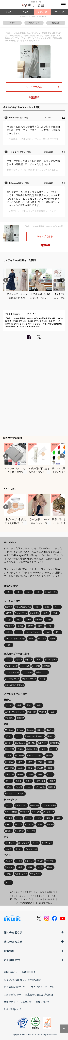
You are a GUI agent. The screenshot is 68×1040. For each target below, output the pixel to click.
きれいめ (50, 824)
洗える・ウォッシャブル (15, 712)
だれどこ (29, 892)
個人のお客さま (13, 932)
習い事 (30, 626)
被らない (8, 743)
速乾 (39, 705)
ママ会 (48, 620)
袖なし (20, 768)
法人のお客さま (13, 942)
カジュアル (29, 824)
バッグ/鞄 (36, 666)
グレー (35, 843)
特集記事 (55, 23)
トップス (8, 660)
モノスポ (51, 896)
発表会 (20, 626)
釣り (31, 639)
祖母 (20, 867)
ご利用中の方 (12, 960)
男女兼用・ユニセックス (15, 794)
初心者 (40, 861)
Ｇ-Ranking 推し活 (43, 903)
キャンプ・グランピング (15, 639)
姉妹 (30, 867)
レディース (42, 12)
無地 (58, 818)
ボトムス (28, 660)
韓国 (50, 768)
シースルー (34, 805)
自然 (40, 824)
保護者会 (38, 620)
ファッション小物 (12, 672)
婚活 (18, 620)
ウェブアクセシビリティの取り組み (22, 979)
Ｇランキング (16, 892)
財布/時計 (46, 666)
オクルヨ (40, 892)
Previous (5, 280)
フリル (28, 818)
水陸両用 (42, 712)
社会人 (50, 867)
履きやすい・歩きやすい (35, 736)
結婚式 (52, 639)
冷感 (19, 705)
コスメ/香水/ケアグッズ (14, 685)
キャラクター (35, 874)
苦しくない (9, 730)
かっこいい (19, 831)
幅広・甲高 (9, 768)
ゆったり (53, 749)
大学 (9, 620)
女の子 (40, 867)
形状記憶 (20, 718)
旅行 (45, 613)
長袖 (50, 762)
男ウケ (28, 781)
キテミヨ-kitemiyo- (13, 314)
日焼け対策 (9, 749)
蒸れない (30, 730)
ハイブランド (40, 781)
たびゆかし (50, 899)
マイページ (59, 12)
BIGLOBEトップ (12, 1009)
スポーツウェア (41, 672)
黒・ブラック (23, 843)
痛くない (32, 743)
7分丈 (30, 768)
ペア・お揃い (40, 787)
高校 (55, 613)
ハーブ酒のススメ (24, 903)
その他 (42, 679)
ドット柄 (8, 818)
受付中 (12, 23)
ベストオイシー (37, 896)
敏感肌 (20, 774)
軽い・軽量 (19, 755)
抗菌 (52, 712)
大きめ (20, 749)
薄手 (30, 762)
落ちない (51, 736)
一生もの (51, 781)
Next (62, 280)
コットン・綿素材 (49, 805)
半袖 (40, 762)
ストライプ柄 (48, 812)
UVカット (9, 705)
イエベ (50, 774)
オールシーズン (51, 592)
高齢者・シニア (21, 874)
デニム (8, 805)
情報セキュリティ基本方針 (18, 1002)
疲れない (50, 730)
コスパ (28, 787)
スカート (38, 660)
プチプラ (18, 787)
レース (18, 818)
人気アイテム (34, 23)
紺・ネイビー (47, 843)
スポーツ (8, 632)
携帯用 (49, 755)
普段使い (8, 831)
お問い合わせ (11, 972)
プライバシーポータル (42, 987)
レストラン (34, 613)
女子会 (28, 620)
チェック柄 (36, 812)
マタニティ (9, 626)
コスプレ (8, 882)
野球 (58, 632)
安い (9, 787)
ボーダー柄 (24, 812)
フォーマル (30, 831)
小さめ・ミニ (31, 749)
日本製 (40, 768)
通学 (40, 626)
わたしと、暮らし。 (18, 896)
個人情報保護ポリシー (15, 987)
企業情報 (9, 951)
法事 (9, 645)
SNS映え (51, 787)
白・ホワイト (10, 843)
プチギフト (50, 861)
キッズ (25, 12)
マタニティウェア (29, 679)
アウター (18, 660)
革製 (48, 818)
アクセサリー (27, 672)
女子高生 (18, 861)
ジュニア (8, 861)
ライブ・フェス (21, 613)
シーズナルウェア (12, 679)
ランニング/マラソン (33, 632)
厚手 (20, 762)
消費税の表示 (29, 972)
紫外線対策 (54, 743)
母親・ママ (9, 867)
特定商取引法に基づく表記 (39, 994)
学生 (9, 874)
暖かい (8, 736)
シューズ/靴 (25, 666)
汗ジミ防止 (9, 718)
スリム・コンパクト (34, 755)
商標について (43, 1002)
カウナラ (27, 899)
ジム (18, 632)
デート (57, 607)
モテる (18, 781)
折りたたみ (9, 762)
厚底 (40, 774)
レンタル (30, 774)
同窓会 (8, 613)
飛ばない (40, 730)
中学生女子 (29, 861)
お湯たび (51, 892)
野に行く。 (15, 899)
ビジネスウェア (51, 660)
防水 (29, 705)
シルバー (8, 849)
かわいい (8, 824)
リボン (38, 818)
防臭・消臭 (31, 712)
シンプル (18, 824)
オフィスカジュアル (23, 607)
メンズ (8, 12)
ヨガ (48, 632)
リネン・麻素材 (11, 812)
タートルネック (21, 805)
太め (43, 749)
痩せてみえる (20, 743)
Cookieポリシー (12, 994)
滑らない (20, 730)
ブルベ (8, 781)
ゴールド (18, 849)
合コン (47, 607)
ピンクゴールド (31, 849)
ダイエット (41, 639)
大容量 (8, 755)
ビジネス (8, 607)
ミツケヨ (38, 899)
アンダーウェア (11, 666)
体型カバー (9, 774)
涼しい (18, 736)
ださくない (42, 743)
